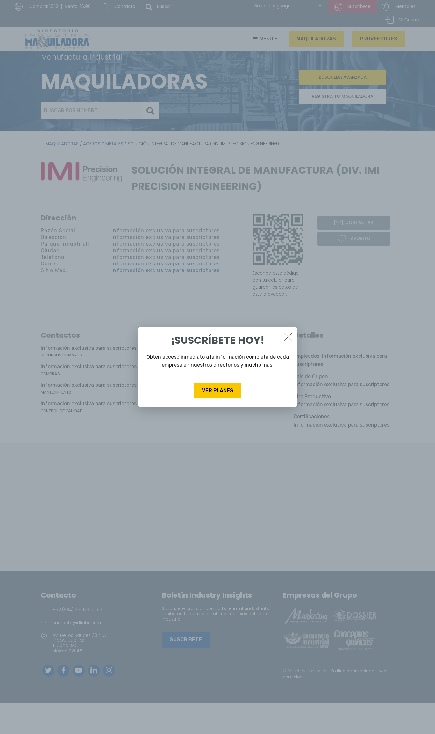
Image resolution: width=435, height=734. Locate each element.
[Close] (288, 336)
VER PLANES (217, 390)
